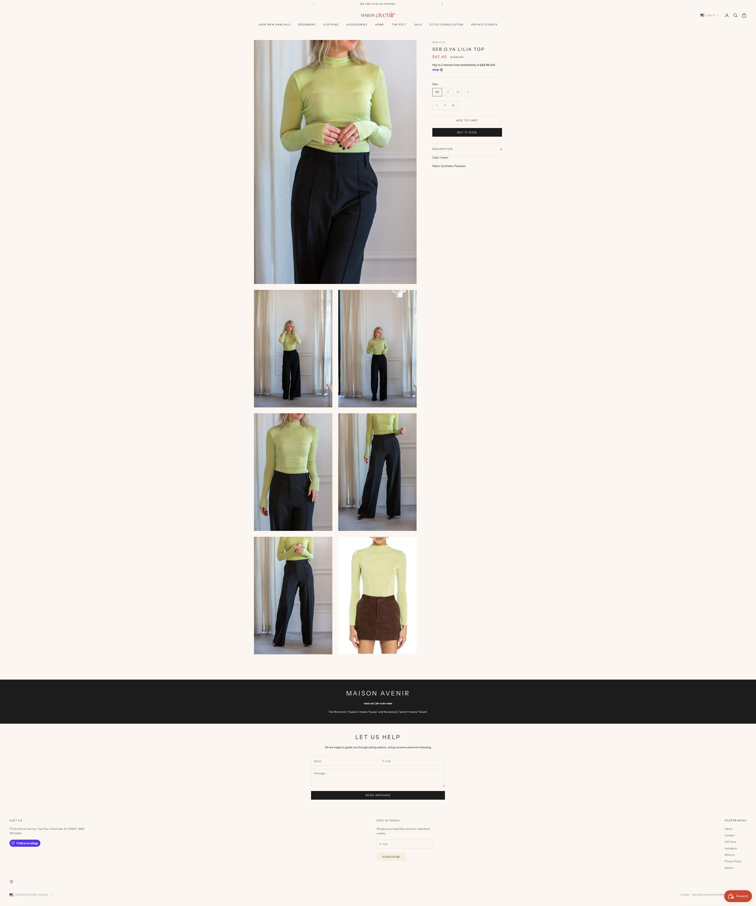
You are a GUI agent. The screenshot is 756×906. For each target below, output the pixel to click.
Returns (730, 855)
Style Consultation (446, 24)
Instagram (731, 848)
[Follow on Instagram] (11, 882)
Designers (306, 24)
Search (729, 868)
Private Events (484, 24)
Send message (378, 795)
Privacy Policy (733, 861)
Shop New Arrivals (275, 24)
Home (379, 24)
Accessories (356, 24)
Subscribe (391, 856)
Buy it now (467, 132)
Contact (730, 835)
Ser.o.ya (439, 42)
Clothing (331, 24)
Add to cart (467, 120)
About (728, 829)
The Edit (399, 24)
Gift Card (730, 842)
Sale (418, 24)
